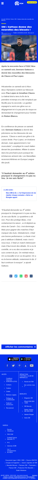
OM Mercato (28, 406)
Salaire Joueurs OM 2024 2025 (28, 410)
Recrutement (10, 408)
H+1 (8, 442)
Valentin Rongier (29, 414)
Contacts (8, 385)
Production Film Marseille (25, 468)
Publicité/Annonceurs (20, 477)
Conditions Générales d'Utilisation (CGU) (11, 380)
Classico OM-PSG (31, 460)
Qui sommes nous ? (29, 385)
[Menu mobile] (3, 3)
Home (12, 19)
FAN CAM (10, 434)
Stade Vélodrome (21, 470)
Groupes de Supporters (13, 463)
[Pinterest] (19, 367)
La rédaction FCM (7, 32)
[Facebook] (7, 367)
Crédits (8, 391)
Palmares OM (23, 465)
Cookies (8, 388)
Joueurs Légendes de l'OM (29, 463)
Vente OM (27, 418)
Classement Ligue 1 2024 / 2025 (14, 460)
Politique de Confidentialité (10, 399)
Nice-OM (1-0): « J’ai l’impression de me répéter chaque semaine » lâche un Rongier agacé (21, 195)
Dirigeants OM (28, 398)
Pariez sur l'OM (32, 2)
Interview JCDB (11, 446)
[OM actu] (19, 2)
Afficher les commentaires (20, 347)
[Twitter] (13, 367)
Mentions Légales (11, 395)
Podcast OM (12, 468)
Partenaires (32, 465)
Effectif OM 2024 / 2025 (29, 402)
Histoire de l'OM (29, 381)
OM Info (8, 19)
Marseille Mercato (12, 465)
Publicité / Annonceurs (9, 403)
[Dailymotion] (25, 367)
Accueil (3, 19)
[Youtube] (31, 367)
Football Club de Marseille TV (12, 438)
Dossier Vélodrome (10, 430)
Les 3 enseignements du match (11, 450)
